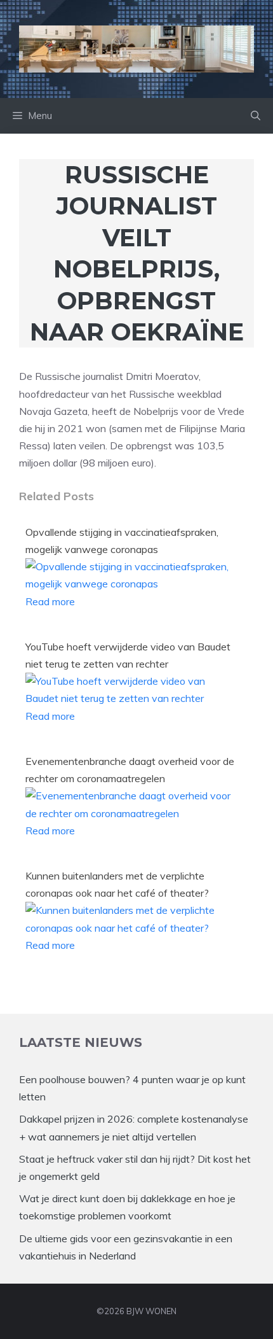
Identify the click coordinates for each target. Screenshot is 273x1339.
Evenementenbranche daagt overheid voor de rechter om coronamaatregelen (129, 770)
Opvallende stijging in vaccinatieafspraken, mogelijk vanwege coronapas (121, 541)
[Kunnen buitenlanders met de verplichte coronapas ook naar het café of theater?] (131, 928)
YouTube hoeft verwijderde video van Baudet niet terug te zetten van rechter (127, 655)
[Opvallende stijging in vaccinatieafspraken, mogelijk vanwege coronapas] (131, 583)
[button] (255, 116)
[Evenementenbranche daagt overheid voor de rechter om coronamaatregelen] (131, 813)
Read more (50, 601)
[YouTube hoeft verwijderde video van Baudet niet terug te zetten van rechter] (131, 698)
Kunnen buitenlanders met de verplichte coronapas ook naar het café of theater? (117, 884)
